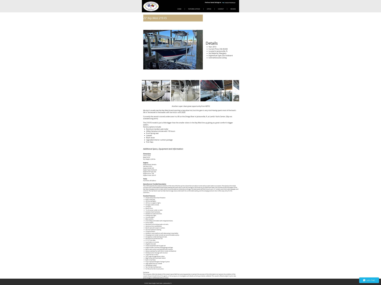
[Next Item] (236, 91)
